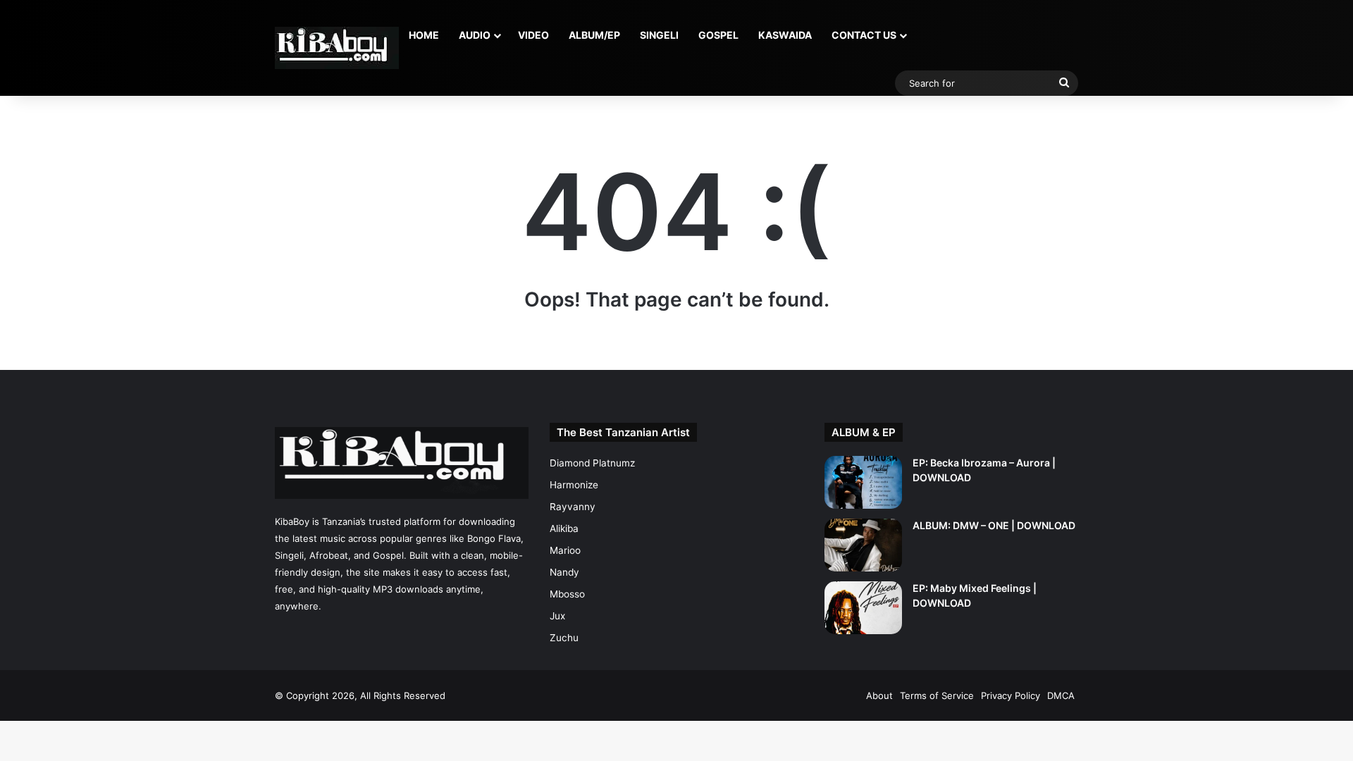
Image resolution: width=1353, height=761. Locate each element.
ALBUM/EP (594, 35)
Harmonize (574, 484)
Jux (557, 615)
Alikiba (564, 528)
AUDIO (474, 35)
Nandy (564, 572)
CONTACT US (864, 35)
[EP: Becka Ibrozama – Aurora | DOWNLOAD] (863, 482)
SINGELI (659, 35)
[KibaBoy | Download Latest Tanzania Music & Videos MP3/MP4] (337, 48)
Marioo (565, 550)
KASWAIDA (785, 35)
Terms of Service (937, 695)
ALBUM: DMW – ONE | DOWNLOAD (994, 525)
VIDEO (533, 35)
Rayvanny (572, 506)
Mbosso (567, 594)
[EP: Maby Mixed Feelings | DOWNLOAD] (863, 607)
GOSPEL (718, 35)
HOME (424, 35)
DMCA (1061, 695)
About (879, 695)
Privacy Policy (1010, 695)
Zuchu (564, 637)
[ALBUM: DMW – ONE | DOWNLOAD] (863, 545)
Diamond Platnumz (592, 463)
